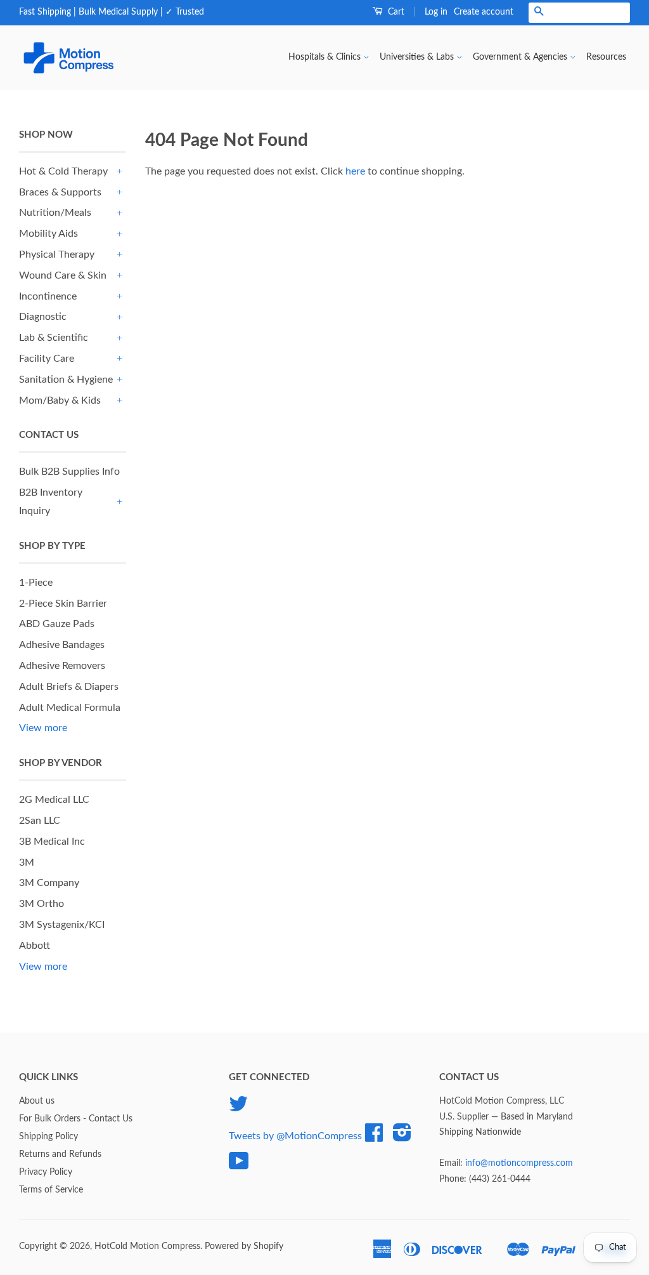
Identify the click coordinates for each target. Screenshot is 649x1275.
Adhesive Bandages (62, 645)
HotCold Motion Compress (147, 1246)
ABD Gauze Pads (56, 624)
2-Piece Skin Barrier (63, 603)
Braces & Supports (60, 192)
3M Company (49, 883)
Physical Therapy (56, 254)
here (355, 171)
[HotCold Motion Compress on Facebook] (373, 1137)
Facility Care (46, 358)
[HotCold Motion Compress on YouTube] (239, 1165)
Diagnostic (43, 317)
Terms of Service (51, 1190)
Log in (436, 12)
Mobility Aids (48, 233)
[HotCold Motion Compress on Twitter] (238, 1108)
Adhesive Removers (62, 666)
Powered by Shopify (244, 1246)
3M (26, 862)
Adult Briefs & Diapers (69, 687)
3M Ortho (41, 904)
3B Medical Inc (52, 841)
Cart (394, 12)
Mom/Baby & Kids (60, 400)
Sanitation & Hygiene (66, 379)
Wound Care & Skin (62, 275)
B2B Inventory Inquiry (50, 501)
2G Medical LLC (54, 800)
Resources (606, 57)
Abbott (34, 946)
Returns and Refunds (60, 1154)
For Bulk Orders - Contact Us (75, 1118)
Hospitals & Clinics (325, 57)
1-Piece (36, 583)
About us (37, 1101)
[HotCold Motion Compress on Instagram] (402, 1137)
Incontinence (48, 296)
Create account (483, 12)
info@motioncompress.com (519, 1163)
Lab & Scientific (53, 338)
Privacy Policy (45, 1172)
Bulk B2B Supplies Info (69, 471)
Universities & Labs (418, 57)
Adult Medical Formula (69, 708)
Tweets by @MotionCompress (295, 1136)
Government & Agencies (521, 57)
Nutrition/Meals (55, 213)
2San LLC (39, 821)
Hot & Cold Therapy (63, 171)
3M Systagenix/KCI (62, 925)
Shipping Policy (48, 1136)
